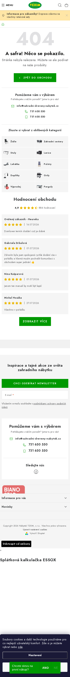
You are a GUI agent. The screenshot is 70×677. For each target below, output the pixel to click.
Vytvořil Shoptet (37, 533)
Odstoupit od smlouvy (16, 543)
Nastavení (35, 655)
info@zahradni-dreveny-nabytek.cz (38, 106)
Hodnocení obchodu (35, 199)
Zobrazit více (35, 321)
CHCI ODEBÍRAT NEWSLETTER (35, 383)
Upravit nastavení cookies (35, 529)
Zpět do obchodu (37, 77)
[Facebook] (36, 472)
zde (20, 647)
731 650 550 (37, 111)
